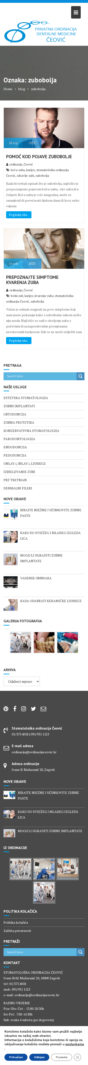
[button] (7, 7)
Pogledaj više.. (19, 215)
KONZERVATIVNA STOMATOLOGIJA (31, 430)
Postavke (61, 1057)
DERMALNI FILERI (18, 488)
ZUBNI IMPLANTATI (19, 406)
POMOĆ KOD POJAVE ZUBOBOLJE (39, 157)
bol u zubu (18, 170)
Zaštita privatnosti (17, 930)
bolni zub (17, 296)
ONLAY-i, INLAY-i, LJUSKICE (25, 463)
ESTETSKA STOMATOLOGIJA (26, 398)
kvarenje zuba (44, 296)
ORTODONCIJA (15, 414)
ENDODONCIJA (15, 447)
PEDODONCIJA (15, 455)
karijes (30, 170)
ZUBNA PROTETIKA (19, 422)
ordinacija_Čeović (21, 164)
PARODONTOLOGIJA (19, 439)
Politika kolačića (16, 922)
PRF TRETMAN (15, 480)
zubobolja (42, 175)
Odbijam (39, 1057)
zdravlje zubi (25, 175)
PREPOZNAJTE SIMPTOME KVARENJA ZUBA (32, 279)
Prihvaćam (16, 1057)
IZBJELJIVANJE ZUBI (19, 471)
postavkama (74, 1044)
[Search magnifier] (80, 376)
